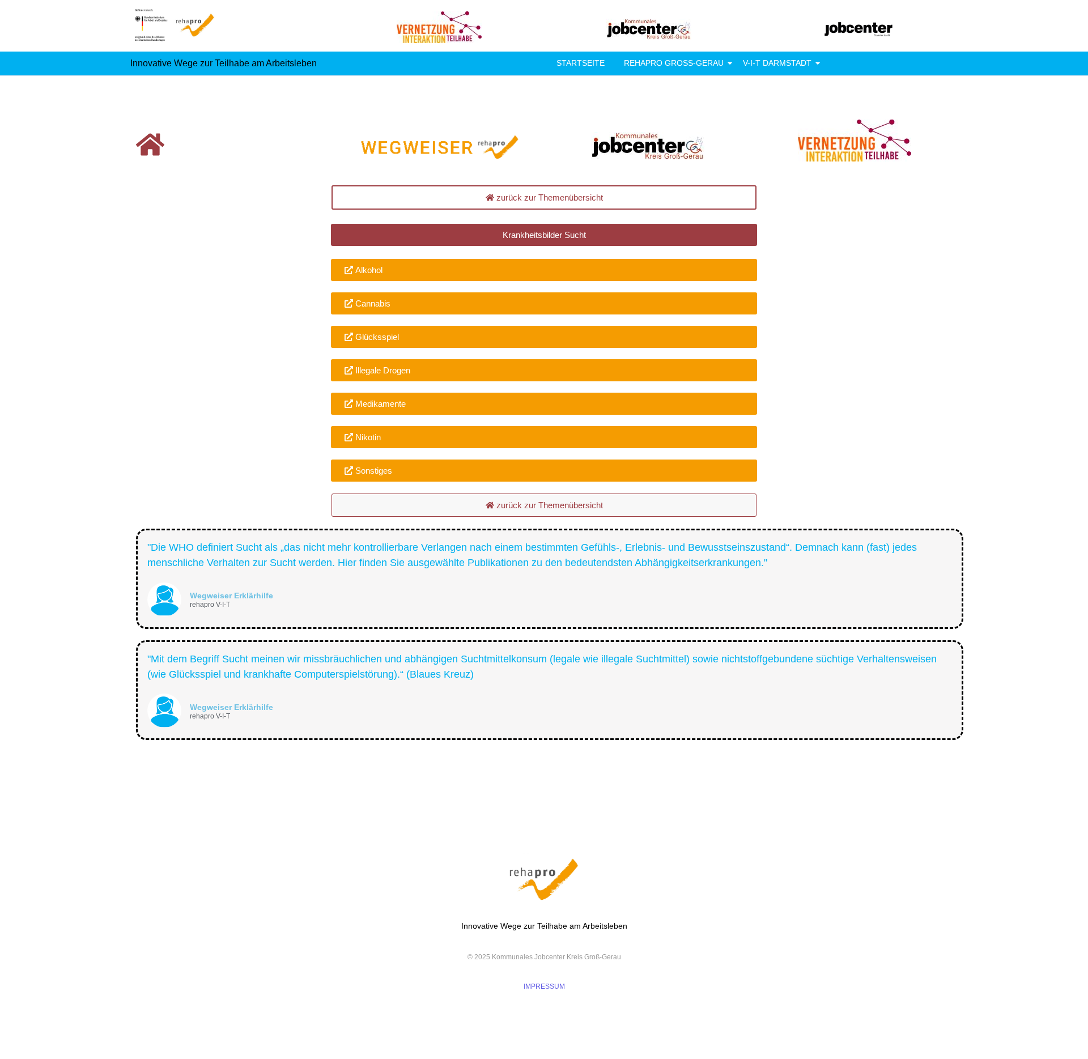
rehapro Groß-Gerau (674, 62)
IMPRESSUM (544, 986)
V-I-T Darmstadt (777, 62)
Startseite (580, 62)
